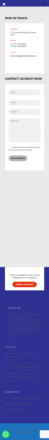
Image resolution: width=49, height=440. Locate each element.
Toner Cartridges (14, 377)
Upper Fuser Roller (14, 380)
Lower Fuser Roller (14, 367)
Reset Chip (28, 373)
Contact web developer (24, 433)
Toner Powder (30, 377)
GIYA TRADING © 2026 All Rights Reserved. (24, 430)
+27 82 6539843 (18, 46)
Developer (28, 353)
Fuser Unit (28, 363)
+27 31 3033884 (15, 409)
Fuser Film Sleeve (14, 363)
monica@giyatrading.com (23, 56)
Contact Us (11, 353)
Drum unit (28, 356)
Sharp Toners (12, 373)
